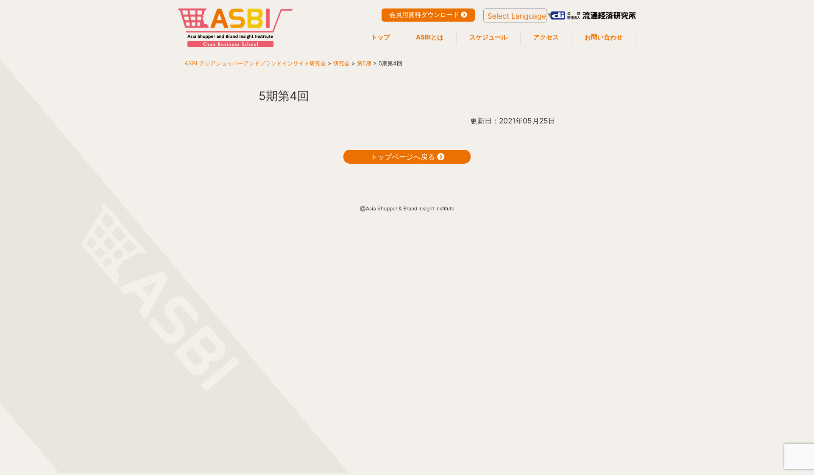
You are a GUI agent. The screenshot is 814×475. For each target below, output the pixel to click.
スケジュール (488, 37)
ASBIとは (429, 37)
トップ (380, 37)
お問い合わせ (604, 37)
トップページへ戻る (403, 156)
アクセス (546, 37)
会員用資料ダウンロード (425, 15)
